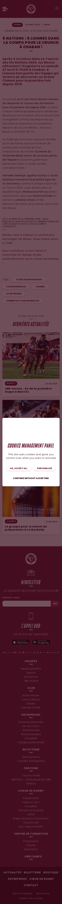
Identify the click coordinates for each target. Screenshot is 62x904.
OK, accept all (18, 468)
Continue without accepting (31, 478)
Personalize (44, 468)
